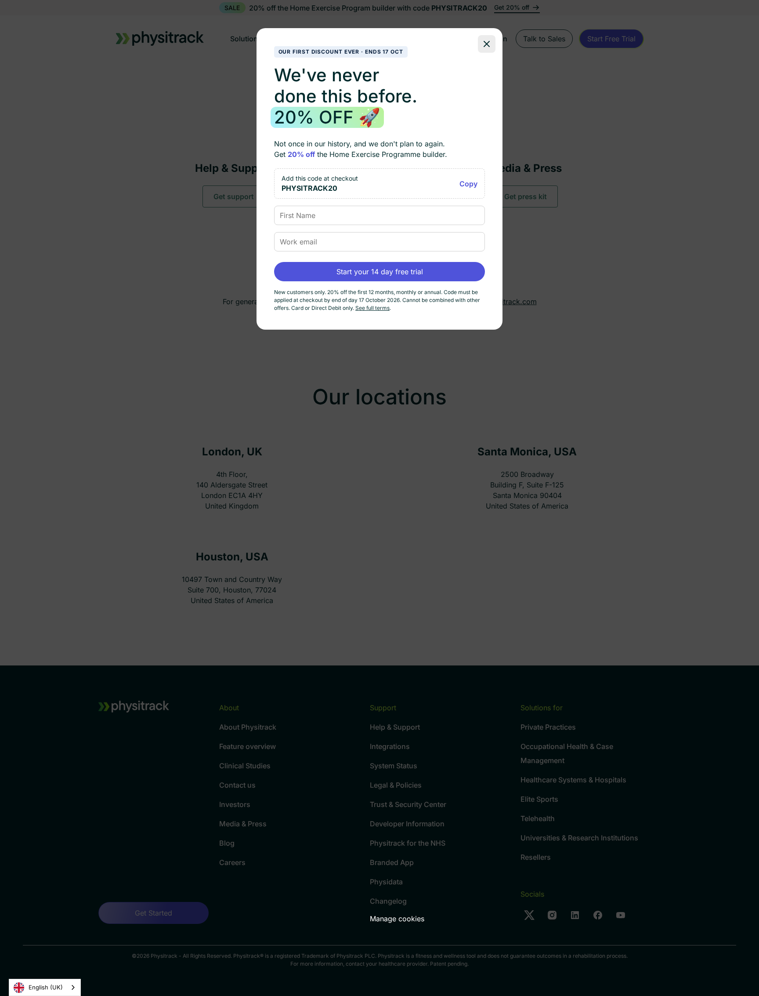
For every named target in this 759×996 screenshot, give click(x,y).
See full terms (372, 308)
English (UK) (46, 987)
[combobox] (45, 987)
